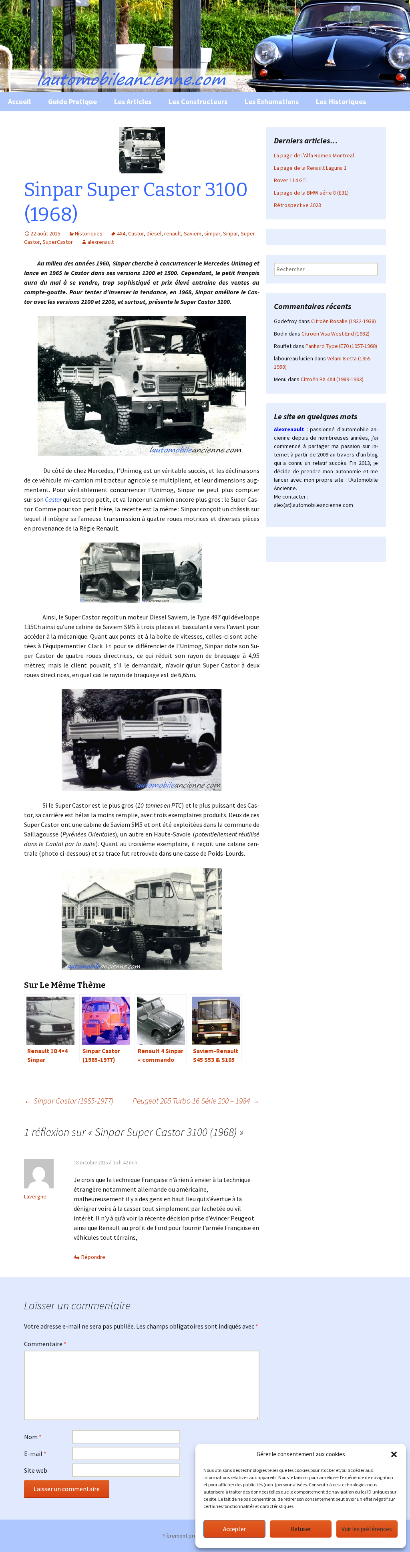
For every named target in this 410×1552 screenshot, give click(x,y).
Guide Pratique (72, 101)
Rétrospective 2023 (297, 205)
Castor (136, 233)
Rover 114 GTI (290, 180)
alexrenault (100, 241)
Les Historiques (341, 101)
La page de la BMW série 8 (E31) (311, 192)
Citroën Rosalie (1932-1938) (343, 321)
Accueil (19, 101)
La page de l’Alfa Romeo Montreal (314, 155)
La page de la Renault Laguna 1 (310, 167)
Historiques (88, 233)
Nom (33, 1437)
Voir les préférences (367, 1529)
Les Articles (132, 101)
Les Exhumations (272, 101)
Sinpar (230, 233)
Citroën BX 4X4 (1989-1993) (332, 379)
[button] (394, 1454)
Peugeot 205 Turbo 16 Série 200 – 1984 (196, 1101)
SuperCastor (57, 241)
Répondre (93, 1256)
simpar (212, 233)
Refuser (301, 1529)
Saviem (192, 233)
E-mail (35, 1453)
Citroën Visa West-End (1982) (335, 333)
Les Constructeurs (198, 101)
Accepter (234, 1529)
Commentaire (45, 1344)
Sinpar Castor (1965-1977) (68, 1101)
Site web (35, 1470)
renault (172, 233)
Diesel (154, 233)
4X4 (121, 233)
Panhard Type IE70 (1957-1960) (341, 346)
